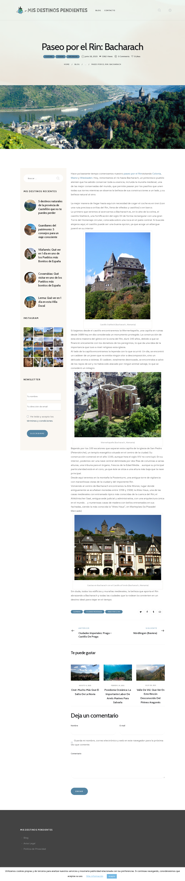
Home (67, 64)
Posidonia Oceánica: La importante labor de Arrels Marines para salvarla (117, 696)
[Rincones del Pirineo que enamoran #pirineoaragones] (38, 332)
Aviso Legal (29, 843)
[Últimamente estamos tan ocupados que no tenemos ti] (48, 342)
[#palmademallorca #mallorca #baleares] (38, 352)
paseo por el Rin (133, 173)
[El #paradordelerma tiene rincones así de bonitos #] (28, 362)
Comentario (76, 753)
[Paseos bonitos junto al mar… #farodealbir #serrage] (58, 332)
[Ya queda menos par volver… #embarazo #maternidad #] (38, 362)
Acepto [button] (112, 876)
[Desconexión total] (28, 332)
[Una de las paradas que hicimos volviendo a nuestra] (38, 342)
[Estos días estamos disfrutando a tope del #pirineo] (48, 332)
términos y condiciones (40, 420)
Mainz (74, 177)
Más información (94, 876)
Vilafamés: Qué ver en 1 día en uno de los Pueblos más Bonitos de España (49, 255)
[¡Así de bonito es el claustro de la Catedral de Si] (48, 352)
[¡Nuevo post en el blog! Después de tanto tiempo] (58, 352)
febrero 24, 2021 (117, 685)
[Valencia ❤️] (58, 342)
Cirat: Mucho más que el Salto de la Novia (85, 692)
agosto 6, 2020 (85, 685)
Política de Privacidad (35, 849)
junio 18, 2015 (91, 56)
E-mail (122, 725)
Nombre (74, 725)
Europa (60, 57)
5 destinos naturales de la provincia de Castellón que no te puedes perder (50, 207)
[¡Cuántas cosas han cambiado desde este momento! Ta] (28, 352)
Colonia (156, 173)
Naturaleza (73, 57)
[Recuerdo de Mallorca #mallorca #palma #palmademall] (48, 362)
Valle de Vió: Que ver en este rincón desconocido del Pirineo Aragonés (150, 696)
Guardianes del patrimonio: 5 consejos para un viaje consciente (48, 231)
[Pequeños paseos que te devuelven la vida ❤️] (28, 342)
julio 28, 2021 (150, 685)
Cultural (49, 57)
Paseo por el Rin (114, 612)
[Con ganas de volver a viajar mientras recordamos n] (58, 362)
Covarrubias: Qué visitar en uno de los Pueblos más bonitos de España (50, 279)
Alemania (76, 612)
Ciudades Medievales (94, 612)
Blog (77, 64)
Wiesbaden (86, 177)
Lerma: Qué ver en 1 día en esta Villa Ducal (49, 301)
